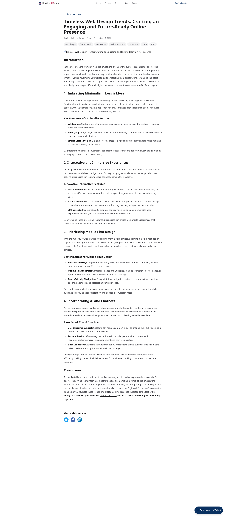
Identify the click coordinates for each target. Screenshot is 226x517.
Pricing (125, 3)
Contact (134, 3)
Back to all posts (74, 14)
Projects (108, 3)
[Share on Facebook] (73, 416)
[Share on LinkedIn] (79, 416)
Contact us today (108, 392)
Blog (116, 3)
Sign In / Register (181, 3)
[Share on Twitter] (66, 416)
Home (98, 3)
